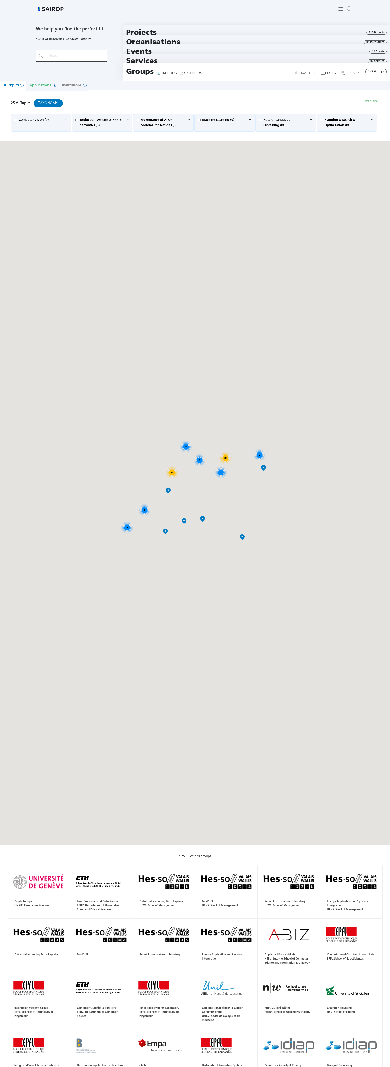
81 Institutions (375, 42)
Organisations (153, 42)
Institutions (71, 85)
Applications (40, 85)
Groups (140, 72)
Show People (307, 73)
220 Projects (376, 32)
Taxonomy (48, 103)
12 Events (378, 51)
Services (142, 61)
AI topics (11, 85)
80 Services (377, 61)
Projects (141, 33)
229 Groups (376, 71)
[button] (349, 9)
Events (139, 52)
